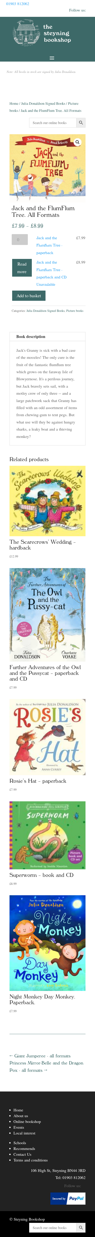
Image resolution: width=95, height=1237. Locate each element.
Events (18, 1127)
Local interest (24, 1133)
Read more (22, 267)
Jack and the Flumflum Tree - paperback (49, 245)
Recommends (24, 1148)
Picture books (74, 311)
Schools (19, 1142)
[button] (78, 142)
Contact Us (22, 1154)
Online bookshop (27, 1121)
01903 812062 (17, 3)
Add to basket (29, 296)
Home (14, 103)
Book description (30, 336)
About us (20, 1115)
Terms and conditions (30, 1160)
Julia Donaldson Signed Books (43, 103)
